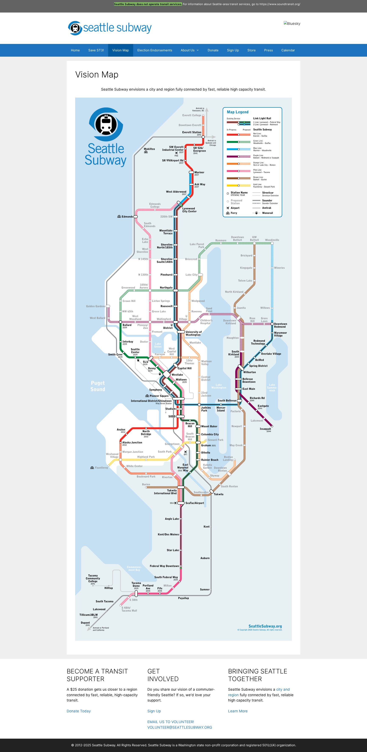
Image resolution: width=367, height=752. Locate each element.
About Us (188, 50)
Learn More (238, 711)
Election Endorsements (154, 50)
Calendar (288, 50)
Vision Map (120, 50)
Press (268, 50)
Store (251, 50)
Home (75, 50)
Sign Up (233, 50)
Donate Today (79, 711)
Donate (213, 50)
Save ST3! (96, 50)
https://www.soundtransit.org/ (280, 4)
